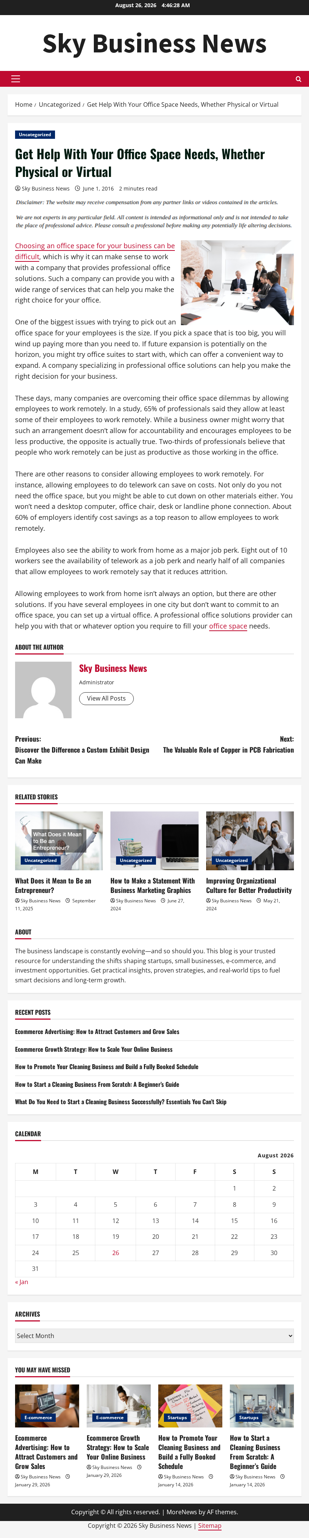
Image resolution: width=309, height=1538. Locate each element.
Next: (228, 744)
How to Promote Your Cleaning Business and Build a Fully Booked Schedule (107, 1066)
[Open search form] (298, 79)
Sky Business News (154, 43)
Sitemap (210, 1525)
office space (228, 625)
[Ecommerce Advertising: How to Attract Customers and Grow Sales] (47, 1405)
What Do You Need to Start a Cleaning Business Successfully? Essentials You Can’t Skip (120, 1101)
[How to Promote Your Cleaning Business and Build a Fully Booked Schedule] (190, 1405)
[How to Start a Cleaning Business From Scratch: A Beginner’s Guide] (262, 1405)
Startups (177, 1417)
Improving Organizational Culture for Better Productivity (249, 885)
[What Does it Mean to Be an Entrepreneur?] (59, 840)
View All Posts (106, 698)
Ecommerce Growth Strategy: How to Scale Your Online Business (94, 1049)
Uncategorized (35, 134)
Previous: (82, 749)
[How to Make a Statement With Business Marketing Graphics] (154, 840)
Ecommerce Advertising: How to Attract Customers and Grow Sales (97, 1031)
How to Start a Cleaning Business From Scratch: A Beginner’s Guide (97, 1084)
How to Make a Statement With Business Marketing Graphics (152, 885)
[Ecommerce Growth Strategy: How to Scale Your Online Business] (119, 1405)
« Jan (21, 1282)
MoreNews (182, 1512)
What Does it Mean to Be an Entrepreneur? (53, 885)
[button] (16, 79)
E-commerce (38, 1417)
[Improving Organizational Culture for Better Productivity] (250, 840)
